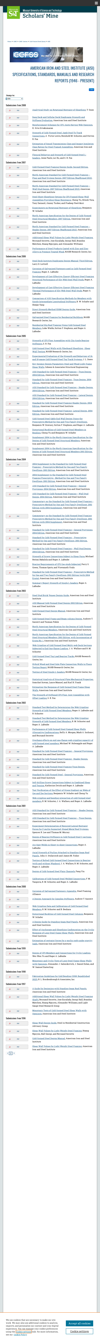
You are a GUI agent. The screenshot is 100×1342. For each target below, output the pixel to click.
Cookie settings (23, 1331)
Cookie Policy (20, 1334)
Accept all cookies (79, 1323)
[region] (50, 1327)
